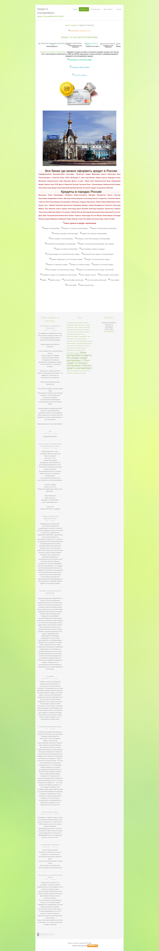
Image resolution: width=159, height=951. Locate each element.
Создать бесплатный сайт (79, 945)
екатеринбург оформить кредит (84, 343)
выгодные (76, 353)
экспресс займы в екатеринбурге (75, 322)
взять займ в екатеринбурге (80, 341)
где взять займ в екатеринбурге (74, 345)
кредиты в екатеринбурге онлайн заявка (76, 370)
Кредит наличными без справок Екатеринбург (78, 329)
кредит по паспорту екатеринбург (77, 364)
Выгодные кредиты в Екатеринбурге (75, 332)
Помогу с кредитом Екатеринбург (82, 327)
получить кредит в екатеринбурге (79, 366)
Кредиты (74, 25)
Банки (67, 25)
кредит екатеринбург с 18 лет (78, 359)
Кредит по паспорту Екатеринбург (79, 37)
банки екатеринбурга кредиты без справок (79, 355)
